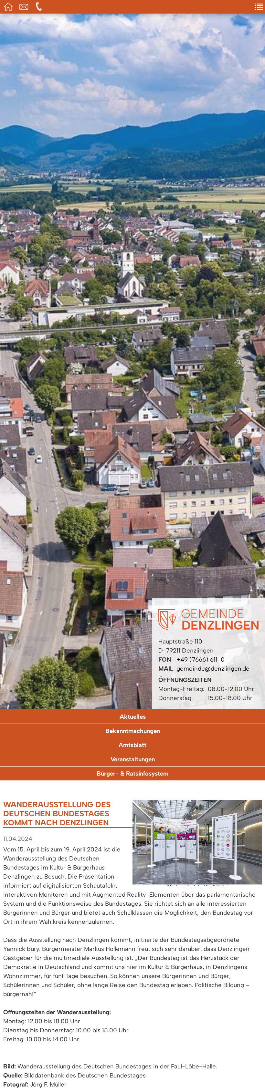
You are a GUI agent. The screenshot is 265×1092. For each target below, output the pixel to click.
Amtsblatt (132, 745)
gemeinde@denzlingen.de (212, 668)
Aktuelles (133, 716)
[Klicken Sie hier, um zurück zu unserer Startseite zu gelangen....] (208, 627)
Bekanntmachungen (132, 731)
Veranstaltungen (133, 759)
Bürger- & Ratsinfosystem (132, 773)
